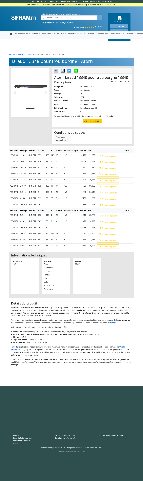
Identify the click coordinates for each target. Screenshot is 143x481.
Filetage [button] (35, 34)
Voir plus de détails (92, 121)
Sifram (23, 18)
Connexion (119, 26)
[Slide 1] (30, 108)
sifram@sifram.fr (66, 23)
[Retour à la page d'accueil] (11, 34)
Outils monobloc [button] (21, 34)
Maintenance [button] (117, 34)
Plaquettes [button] (46, 34)
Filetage (21, 54)
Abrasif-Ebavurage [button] (76, 34)
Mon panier (121, 20)
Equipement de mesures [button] (97, 34)
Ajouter (109, 156)
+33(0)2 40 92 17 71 (67, 435)
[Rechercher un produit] (99, 17)
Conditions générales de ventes (111, 435)
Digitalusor (75, 451)
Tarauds (30, 54)
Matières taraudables (61, 138)
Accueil (12, 54)
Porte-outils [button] (59, 34)
